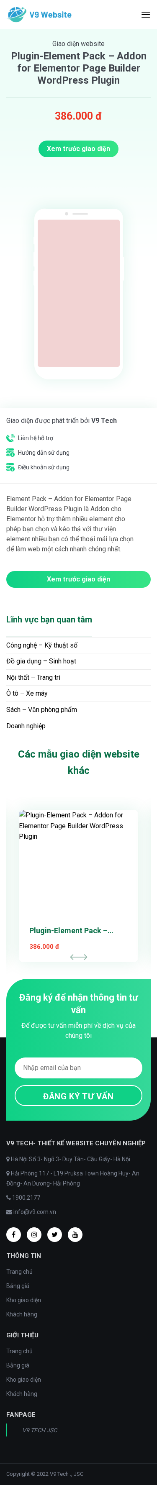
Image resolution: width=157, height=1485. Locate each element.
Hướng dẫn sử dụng (43, 452)
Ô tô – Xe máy (27, 693)
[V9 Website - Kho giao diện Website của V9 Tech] (40, 15)
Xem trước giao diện (78, 149)
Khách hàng (21, 1314)
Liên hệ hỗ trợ (35, 438)
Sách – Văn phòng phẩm (41, 710)
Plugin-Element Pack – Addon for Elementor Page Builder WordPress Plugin (75, 931)
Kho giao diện (23, 1300)
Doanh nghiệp (26, 726)
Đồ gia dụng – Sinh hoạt (41, 661)
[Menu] (146, 14)
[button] (82, 957)
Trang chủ (19, 1271)
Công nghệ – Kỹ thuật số (41, 645)
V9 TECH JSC (39, 1430)
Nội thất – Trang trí (33, 677)
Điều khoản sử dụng (43, 467)
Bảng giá (17, 1286)
